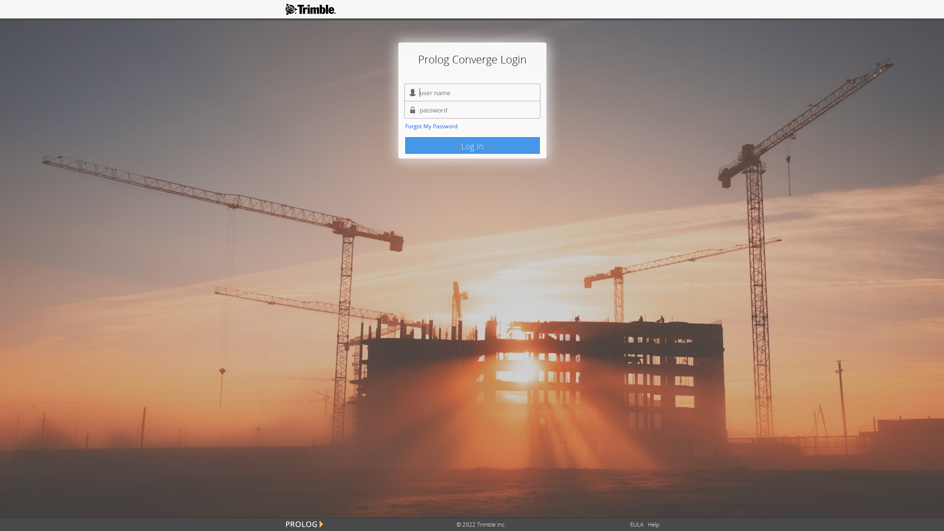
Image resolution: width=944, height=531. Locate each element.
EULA (638, 524)
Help (653, 524)
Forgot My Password (431, 126)
